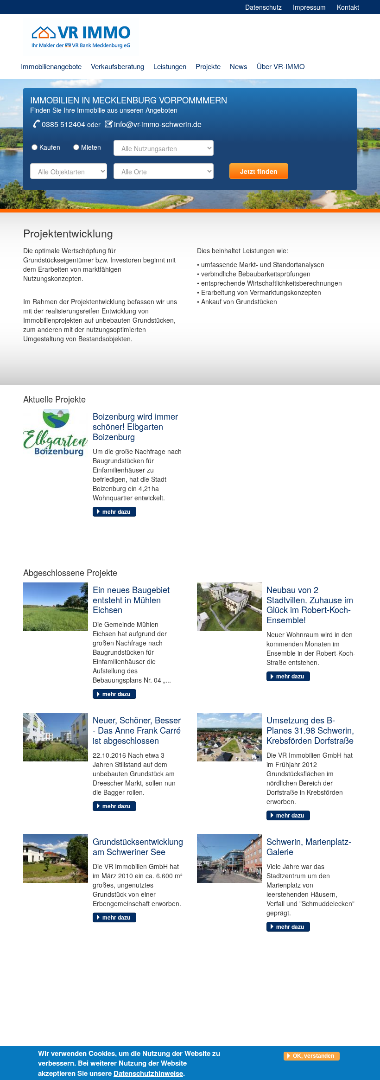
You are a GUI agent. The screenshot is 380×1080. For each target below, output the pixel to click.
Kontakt (348, 7)
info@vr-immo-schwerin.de (158, 124)
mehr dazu (116, 511)
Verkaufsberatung (117, 66)
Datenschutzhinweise (148, 1073)
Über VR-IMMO (281, 66)
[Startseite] (84, 37)
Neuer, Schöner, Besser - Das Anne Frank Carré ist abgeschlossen (137, 730)
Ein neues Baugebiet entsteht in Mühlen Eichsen (131, 599)
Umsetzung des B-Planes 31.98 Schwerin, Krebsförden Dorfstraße (310, 730)
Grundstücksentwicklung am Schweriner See (138, 846)
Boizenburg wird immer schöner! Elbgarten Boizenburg (135, 426)
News (238, 66)
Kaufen (49, 147)
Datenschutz (263, 7)
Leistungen (169, 66)
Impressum (309, 7)
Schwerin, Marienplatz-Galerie (308, 846)
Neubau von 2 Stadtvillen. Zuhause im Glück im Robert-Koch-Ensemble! (309, 604)
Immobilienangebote (51, 66)
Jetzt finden (259, 171)
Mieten (91, 147)
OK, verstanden (313, 1056)
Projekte (208, 66)
